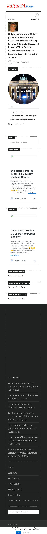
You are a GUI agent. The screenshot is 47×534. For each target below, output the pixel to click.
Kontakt (12, 472)
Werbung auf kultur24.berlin (23, 500)
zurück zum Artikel (18, 62)
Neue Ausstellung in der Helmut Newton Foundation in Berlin (23, 452)
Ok (18, 532)
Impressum (14, 484)
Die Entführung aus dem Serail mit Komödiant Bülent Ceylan (23, 416)
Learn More (26, 532)
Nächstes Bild (37, 15)
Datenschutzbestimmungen (23, 115)
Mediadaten (14, 495)
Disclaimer (14, 478)
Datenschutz (15, 489)
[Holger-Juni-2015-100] (13, 30)
